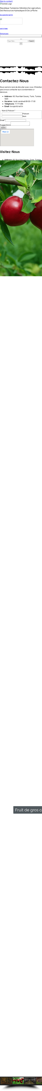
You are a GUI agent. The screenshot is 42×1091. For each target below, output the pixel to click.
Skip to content (6, 1)
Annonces (4, 33)
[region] (21, 567)
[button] (21, 1069)
